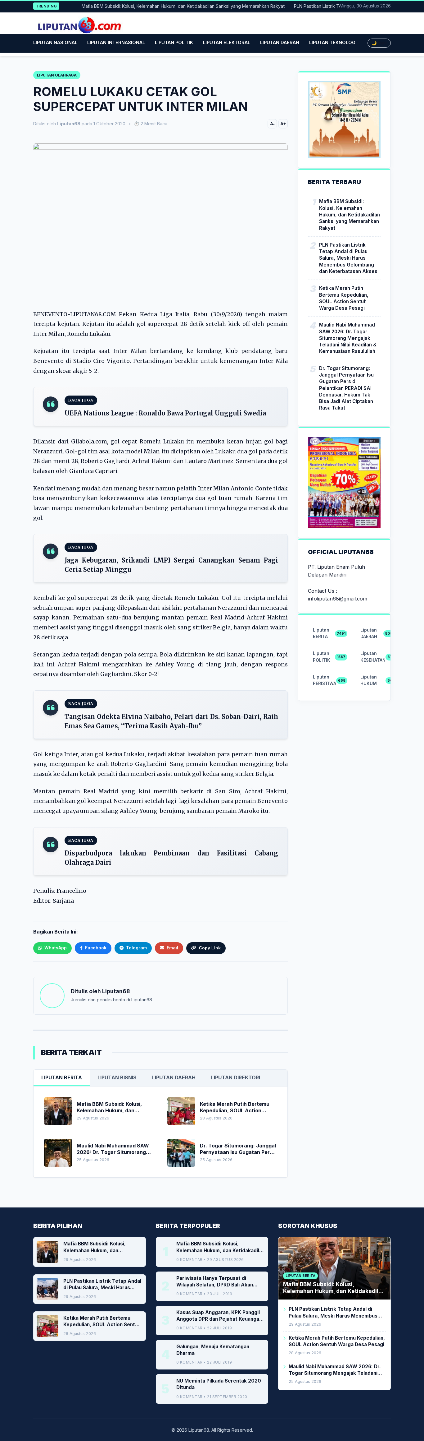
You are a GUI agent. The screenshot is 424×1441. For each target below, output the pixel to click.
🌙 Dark (379, 43)
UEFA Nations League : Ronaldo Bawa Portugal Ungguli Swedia (165, 413)
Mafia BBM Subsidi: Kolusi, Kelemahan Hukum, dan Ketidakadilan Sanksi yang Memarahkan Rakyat (165, 6)
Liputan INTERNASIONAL (116, 42)
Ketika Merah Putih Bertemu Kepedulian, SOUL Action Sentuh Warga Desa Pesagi (343, 298)
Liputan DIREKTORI (235, 1077)
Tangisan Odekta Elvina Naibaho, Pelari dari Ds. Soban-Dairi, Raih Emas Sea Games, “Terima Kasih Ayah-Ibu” (171, 721)
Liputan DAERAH (279, 42)
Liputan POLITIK (174, 42)
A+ (283, 123)
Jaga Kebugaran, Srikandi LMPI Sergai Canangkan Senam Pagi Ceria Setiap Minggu (171, 564)
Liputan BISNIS (117, 1077)
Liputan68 (116, 991)
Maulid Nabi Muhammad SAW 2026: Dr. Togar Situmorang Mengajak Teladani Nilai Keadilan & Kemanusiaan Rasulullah (348, 338)
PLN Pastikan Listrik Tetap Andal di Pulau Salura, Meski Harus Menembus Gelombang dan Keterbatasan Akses (348, 258)
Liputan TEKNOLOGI (333, 42)
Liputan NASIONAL (55, 42)
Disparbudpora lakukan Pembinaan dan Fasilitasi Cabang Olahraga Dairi (171, 857)
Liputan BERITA (61, 1077)
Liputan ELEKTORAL (226, 42)
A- (272, 123)
